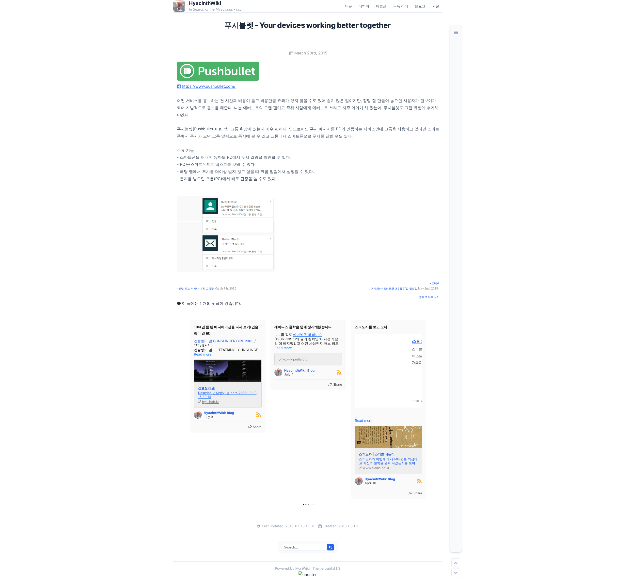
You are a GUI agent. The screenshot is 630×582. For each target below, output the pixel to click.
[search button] (330, 547)
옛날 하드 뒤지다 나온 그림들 (196, 288)
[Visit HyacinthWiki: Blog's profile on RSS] (198, 415)
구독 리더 (400, 6)
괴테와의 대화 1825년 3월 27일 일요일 (394, 288)
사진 (435, 6)
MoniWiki (302, 568)
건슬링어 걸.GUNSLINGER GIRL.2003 (223, 341)
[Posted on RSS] (259, 415)
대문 (348, 6)
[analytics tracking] (175, 574)
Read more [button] (202, 354)
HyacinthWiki (205, 3)
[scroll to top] (455, 562)
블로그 (420, 6)
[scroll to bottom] (455, 572)
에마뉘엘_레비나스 (307, 334)
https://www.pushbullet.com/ (209, 86)
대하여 (364, 6)
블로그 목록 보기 (429, 297)
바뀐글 (381, 6)
